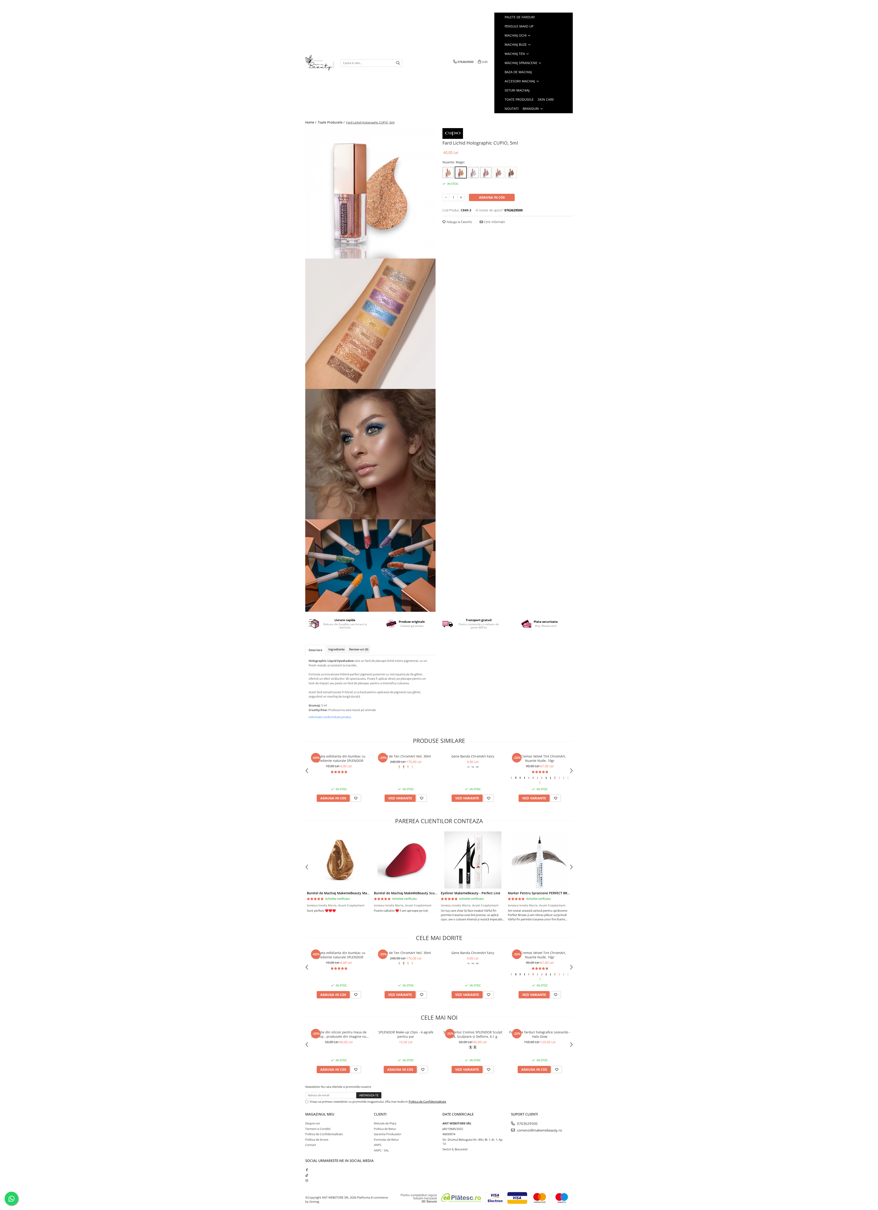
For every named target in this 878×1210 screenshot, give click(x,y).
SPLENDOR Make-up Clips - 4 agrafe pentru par (405, 1034)
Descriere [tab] (315, 650)
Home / (311, 122)
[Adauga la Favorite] (356, 798)
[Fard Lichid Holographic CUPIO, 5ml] (370, 193)
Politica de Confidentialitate (427, 1102)
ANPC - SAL (381, 1150)
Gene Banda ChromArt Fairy (472, 756)
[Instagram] (306, 1180)
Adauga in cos (492, 197)
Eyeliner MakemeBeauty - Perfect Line (470, 893)
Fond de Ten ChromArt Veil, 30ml (405, 756)
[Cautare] (398, 63)
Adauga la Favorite (459, 222)
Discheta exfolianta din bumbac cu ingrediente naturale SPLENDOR (338, 758)
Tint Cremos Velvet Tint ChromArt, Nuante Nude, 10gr (540, 758)
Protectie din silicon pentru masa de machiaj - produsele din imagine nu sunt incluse (339, 1034)
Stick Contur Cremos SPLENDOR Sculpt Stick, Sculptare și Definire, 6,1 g (472, 1034)
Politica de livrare (316, 1139)
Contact (310, 1145)
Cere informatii (494, 222)
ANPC (378, 1145)
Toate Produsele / (331, 122)
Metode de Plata (385, 1123)
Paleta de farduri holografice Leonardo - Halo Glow (539, 1034)
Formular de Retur (386, 1139)
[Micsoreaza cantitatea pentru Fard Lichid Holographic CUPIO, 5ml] (445, 197)
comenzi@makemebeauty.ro (539, 1130)
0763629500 (527, 1123)
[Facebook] (306, 1170)
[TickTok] (306, 1175)
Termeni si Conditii (317, 1129)
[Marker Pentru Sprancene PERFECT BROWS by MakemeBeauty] (539, 860)
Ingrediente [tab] (336, 649)
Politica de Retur (385, 1129)
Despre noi (312, 1123)
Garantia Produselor (387, 1134)
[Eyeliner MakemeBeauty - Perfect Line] (472, 860)
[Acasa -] (319, 63)
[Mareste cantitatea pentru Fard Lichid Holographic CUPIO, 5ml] (461, 197)
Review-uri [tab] (358, 649)
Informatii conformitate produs (330, 717)
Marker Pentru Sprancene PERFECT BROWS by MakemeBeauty (556, 893)
